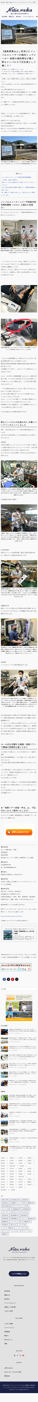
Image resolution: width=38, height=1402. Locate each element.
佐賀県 (21, 1184)
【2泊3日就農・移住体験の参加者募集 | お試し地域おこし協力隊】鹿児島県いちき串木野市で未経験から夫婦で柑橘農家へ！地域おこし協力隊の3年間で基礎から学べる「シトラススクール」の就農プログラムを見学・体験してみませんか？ (23, 1096)
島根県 (12, 1179)
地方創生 (15, 1199)
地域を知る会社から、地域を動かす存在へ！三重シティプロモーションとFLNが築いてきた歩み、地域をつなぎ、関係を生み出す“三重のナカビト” (23, 1038)
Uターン (32, 73)
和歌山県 (21, 1176)
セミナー (6, 1209)
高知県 (3, 1184)
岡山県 (21, 1179)
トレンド (27, 1231)
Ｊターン (10, 73)
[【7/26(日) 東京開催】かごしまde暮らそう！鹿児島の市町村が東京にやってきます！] (4, 1140)
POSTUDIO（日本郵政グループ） (16, 1033)
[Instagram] (20, 1355)
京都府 (21, 1174)
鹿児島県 (3, 1190)
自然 (3, 73)
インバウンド (16, 1221)
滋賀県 (12, 1174)
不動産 (27, 1221)
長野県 (3, 1171)
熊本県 (3, 1187)
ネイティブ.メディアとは (17, 1385)
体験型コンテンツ (19, 1203)
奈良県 (12, 1176)
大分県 (12, 1187)
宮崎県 (21, 1187)
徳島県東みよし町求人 (23, 73)
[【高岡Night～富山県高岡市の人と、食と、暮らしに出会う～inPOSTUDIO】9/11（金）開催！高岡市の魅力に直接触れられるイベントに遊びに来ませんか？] (4, 1032)
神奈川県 (12, 1166)
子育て (22, 71)
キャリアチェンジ (21, 1206)
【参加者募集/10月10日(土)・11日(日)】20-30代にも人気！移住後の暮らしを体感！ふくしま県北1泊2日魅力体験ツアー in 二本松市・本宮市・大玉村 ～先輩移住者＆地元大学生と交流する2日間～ (23, 1104)
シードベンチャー (21, 1228)
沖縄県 (13, 1190)
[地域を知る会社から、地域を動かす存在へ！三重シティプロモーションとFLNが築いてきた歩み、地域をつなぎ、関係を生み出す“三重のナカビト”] (4, 1040)
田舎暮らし (32, 71)
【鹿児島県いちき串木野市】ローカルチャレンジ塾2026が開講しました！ (22, 1113)
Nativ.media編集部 (13, 1050)
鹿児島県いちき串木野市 (14, 1099)
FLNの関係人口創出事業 (14, 1041)
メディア (22, 1224)
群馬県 (12, 1163)
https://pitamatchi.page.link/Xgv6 (11, 916)
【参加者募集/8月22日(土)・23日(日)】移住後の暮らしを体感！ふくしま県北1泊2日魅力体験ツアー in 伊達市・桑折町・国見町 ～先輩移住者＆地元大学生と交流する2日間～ (22, 1147)
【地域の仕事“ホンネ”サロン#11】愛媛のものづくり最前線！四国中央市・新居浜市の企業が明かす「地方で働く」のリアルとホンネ (23, 1073)
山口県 (3, 1182)
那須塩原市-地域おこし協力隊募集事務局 (18, 1058)
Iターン (15, 73)
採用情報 (15, 1218)
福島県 (21, 1160)
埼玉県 (21, 1163)
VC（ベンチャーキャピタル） (11, 1231)
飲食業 (26, 1209)
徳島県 (12, 1182)
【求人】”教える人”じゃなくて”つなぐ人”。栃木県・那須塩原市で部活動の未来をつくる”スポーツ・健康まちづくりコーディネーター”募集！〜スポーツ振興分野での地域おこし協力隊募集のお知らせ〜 (22, 1064)
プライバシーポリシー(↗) (14, 1387)
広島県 (29, 1179)
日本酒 (5, 1224)
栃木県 (3, 1163)
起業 (25, 1199)
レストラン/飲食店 (28, 1218)
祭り (13, 1224)
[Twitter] (14, 1355)
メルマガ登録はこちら (19, 1273)
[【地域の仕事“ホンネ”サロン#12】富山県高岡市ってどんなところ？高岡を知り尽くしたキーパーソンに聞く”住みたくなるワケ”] (4, 1049)
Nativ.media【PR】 (13, 1107)
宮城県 (29, 1158)
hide (20, 173)
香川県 (21, 1182)
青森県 (12, 1158)
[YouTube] (23, 1355)
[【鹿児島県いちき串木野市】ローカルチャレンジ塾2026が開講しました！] (4, 1115)
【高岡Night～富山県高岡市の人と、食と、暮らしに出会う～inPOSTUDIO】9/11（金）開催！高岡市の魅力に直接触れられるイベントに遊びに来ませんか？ (23, 1030)
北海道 (3, 1158)
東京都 (3, 1166)
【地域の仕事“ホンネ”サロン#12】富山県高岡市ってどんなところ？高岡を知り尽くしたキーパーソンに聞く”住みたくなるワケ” (23, 1047)
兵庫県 (3, 1176)
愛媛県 (29, 1182)
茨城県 (29, 1160)
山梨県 (29, 1168)
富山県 (3, 1168)
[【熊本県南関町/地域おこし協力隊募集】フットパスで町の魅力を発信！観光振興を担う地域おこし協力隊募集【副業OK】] (4, 1132)
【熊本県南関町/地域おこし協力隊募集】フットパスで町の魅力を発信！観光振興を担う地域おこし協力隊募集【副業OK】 (22, 1130)
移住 (6, 73)
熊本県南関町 (12, 1124)
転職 (31, 1203)
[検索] (35, 2)
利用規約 (27, 1385)
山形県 (12, 1160)
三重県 (3, 1174)
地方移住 (17, 71)
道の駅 (5, 1215)
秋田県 (3, 1160)
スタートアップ (8, 1212)
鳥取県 (3, 1179)
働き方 (26, 71)
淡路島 (5, 1234)
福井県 (21, 1168)
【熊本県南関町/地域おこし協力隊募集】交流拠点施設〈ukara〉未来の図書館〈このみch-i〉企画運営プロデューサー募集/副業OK (23, 1121)
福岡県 (12, 1184)
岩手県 (21, 1158)
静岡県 (21, 1171)
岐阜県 (12, 1171)
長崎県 (29, 1184)
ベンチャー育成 (7, 1228)
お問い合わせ (6, 1385)
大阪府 (29, 1174)
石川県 (12, 1168)
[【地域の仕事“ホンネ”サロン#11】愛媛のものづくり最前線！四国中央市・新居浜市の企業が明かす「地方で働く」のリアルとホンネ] (4, 1074)
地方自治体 (7, 1206)
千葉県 (29, 1163)
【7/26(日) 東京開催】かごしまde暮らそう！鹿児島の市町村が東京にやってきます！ (23, 1138)
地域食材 (17, 1209)
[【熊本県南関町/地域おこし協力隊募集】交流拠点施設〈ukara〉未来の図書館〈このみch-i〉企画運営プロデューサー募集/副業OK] (4, 1123)
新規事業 (15, 1215)
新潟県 (22, 1166)
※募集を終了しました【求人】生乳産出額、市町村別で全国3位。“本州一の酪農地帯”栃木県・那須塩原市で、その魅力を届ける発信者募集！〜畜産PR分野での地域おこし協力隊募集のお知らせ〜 (23, 1081)
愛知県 (29, 1171)
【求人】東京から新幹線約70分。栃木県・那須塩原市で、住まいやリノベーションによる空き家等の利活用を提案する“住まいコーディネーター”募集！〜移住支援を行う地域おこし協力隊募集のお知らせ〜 (23, 1055)
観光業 (24, 1215)
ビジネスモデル (22, 1212)
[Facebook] (17, 1355)
